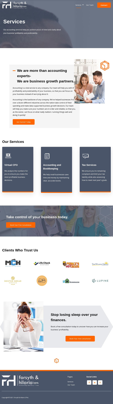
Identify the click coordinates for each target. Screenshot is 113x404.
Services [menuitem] (70, 382)
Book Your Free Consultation (20, 225)
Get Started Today (24, 122)
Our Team (89, 5)
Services (78, 5)
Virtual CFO (69, 17)
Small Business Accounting (74, 11)
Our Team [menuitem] (71, 385)
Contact (104, 5)
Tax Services (69, 23)
